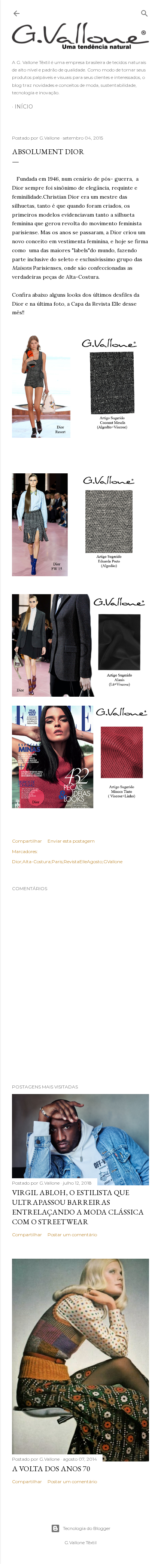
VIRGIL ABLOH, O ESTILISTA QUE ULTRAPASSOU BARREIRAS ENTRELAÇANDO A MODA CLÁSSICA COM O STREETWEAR (78, 1207)
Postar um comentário (72, 1234)
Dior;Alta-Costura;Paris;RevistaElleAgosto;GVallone (67, 861)
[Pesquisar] (144, 11)
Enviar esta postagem (71, 841)
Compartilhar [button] (27, 841)
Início (24, 106)
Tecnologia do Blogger (86, 1528)
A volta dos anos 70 (51, 1468)
